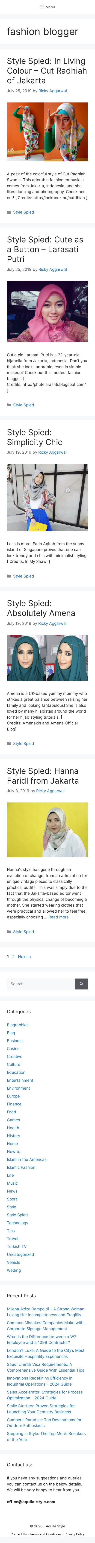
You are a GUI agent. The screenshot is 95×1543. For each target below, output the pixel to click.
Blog (11, 1032)
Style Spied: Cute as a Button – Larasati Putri (45, 249)
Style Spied (23, 212)
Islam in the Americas (27, 1159)
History (13, 1135)
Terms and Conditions (46, 1534)
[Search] (81, 984)
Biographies (18, 1025)
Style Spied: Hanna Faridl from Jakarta (43, 775)
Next (25, 956)
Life (10, 1175)
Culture (13, 1064)
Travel (12, 1238)
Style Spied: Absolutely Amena (41, 608)
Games (13, 1120)
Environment (18, 1088)
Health (13, 1127)
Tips (11, 1230)
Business (15, 1040)
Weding (14, 1270)
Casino (13, 1048)
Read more (58, 917)
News (12, 1191)
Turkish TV (17, 1246)
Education (16, 1072)
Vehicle (13, 1262)
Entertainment (20, 1080)
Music (12, 1183)
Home (12, 1143)
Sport (12, 1199)
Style (11, 1207)
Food (11, 1112)
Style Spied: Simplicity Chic (34, 437)
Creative (14, 1056)
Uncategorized (20, 1254)
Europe (13, 1096)
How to (13, 1151)
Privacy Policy (75, 1534)
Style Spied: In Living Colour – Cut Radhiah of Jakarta (47, 70)
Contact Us (19, 1534)
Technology (17, 1222)
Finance (14, 1104)
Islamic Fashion (21, 1167)
